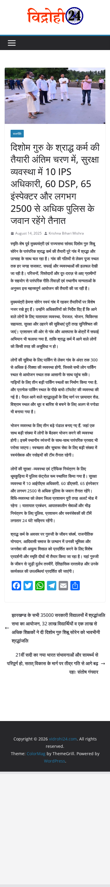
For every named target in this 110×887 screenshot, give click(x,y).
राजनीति (17, 134)
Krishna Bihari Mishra (66, 233)
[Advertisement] (55, 829)
